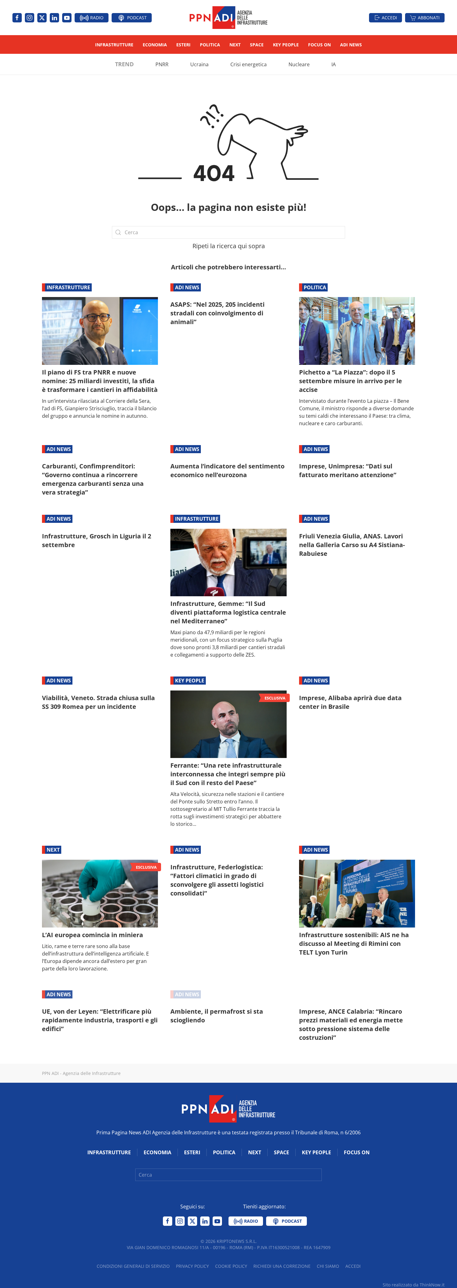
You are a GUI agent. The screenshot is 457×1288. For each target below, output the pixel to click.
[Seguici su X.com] (42, 17)
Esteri (183, 45)
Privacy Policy (192, 1266)
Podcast (136, 18)
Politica (210, 45)
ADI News (351, 45)
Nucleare (299, 64)
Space (257, 45)
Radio (96, 18)
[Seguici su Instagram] (29, 17)
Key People (286, 45)
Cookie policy (231, 1266)
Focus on (319, 45)
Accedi (389, 18)
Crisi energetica (248, 64)
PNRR (161, 64)
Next (235, 45)
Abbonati (429, 18)
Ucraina (199, 64)
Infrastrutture (114, 45)
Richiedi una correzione (282, 1266)
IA (333, 64)
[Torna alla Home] (228, 17)
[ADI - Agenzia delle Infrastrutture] (228, 1108)
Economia (155, 45)
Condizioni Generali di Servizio (133, 1266)
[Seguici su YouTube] (67, 17)
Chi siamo (328, 1266)
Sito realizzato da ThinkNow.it (414, 1285)
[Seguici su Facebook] (17, 17)
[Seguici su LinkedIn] (54, 17)
